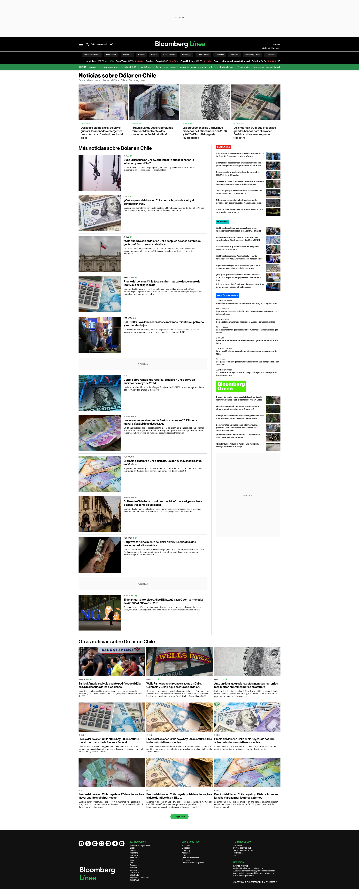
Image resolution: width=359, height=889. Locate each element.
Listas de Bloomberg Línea (193, 862)
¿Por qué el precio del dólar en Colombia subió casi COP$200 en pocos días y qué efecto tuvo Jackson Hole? (238, 278)
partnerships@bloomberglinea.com (248, 868)
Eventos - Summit (240, 866)
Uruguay (133, 870)
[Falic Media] (263, 48)
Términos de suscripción (243, 850)
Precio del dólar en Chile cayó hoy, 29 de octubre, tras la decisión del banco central (179, 740)
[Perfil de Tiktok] (115, 843)
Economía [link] (271, 55)
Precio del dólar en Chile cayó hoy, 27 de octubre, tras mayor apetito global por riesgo (111, 796)
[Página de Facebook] (81, 843)
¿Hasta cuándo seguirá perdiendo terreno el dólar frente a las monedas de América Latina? (152, 131)
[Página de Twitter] (88, 843)
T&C (235, 855)
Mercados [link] (127, 55)
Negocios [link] (220, 55)
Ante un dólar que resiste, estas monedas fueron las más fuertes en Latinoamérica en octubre (246, 685)
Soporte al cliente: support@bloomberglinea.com (253, 873)
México (133, 850)
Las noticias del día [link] (92, 55)
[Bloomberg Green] (248, 386)
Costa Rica (134, 872)
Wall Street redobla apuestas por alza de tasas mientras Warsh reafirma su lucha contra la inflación (153, 67)
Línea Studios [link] (203, 55)
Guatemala (134, 880)
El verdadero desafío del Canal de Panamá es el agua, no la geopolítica (246, 303)
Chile (132, 860)
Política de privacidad (242, 848)
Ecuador (133, 865)
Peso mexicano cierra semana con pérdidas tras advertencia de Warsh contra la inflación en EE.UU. (250, 67)
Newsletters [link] (111, 55)
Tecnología (237, 853)
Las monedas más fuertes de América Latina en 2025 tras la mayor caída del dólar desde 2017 (160, 422)
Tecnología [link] (186, 55)
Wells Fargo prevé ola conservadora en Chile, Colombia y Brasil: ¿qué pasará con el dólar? (174, 685)
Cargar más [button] (179, 816)
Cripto (184, 855)
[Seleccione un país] (111, 44)
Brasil (132, 848)
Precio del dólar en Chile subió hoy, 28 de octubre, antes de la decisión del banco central (244, 740)
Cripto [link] (154, 55)
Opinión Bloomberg (227, 295)
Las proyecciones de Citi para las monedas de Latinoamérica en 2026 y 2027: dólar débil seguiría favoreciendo (205, 132)
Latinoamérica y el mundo (140, 845)
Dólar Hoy (186, 850)
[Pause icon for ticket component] (80, 61)
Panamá (133, 867)
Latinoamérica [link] (169, 55)
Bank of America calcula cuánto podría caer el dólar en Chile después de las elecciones (110, 685)
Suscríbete (237, 845)
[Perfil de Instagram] (101, 843)
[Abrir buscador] (87, 44)
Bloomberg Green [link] (252, 55)
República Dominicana (139, 877)
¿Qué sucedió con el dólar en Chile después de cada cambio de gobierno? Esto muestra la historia (162, 242)
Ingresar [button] (276, 44)
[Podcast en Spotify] (122, 843)
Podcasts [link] (234, 55)
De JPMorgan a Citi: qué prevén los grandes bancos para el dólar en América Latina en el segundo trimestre (254, 132)
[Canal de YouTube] (95, 843)
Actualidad (186, 853)
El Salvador (135, 875)
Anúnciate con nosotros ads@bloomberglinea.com (254, 871)
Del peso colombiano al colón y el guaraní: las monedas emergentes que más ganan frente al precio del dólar (102, 132)
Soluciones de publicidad (243, 876)
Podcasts (186, 860)
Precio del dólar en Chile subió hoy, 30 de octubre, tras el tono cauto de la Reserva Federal (109, 740)
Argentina (134, 853)
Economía (186, 845)
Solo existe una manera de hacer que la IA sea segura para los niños (245, 322)
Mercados (186, 848)
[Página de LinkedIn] (108, 843)
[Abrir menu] (81, 44)
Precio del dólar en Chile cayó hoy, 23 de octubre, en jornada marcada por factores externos (246, 796)
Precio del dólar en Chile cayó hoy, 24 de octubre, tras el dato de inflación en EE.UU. (179, 796)
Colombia (134, 855)
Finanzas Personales (190, 858)
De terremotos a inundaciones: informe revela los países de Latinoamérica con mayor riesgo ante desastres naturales (238, 428)
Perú (132, 862)
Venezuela (134, 858)
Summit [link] (141, 55)
